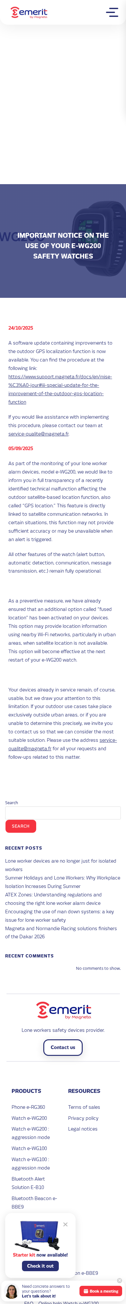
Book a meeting (104, 1291)
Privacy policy (83, 1118)
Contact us (63, 1047)
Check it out (40, 1266)
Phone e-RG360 (28, 1107)
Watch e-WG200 (29, 1118)
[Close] (119, 1280)
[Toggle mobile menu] (113, 12)
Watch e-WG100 (29, 1148)
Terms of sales (84, 1107)
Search (11, 802)
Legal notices (83, 1129)
